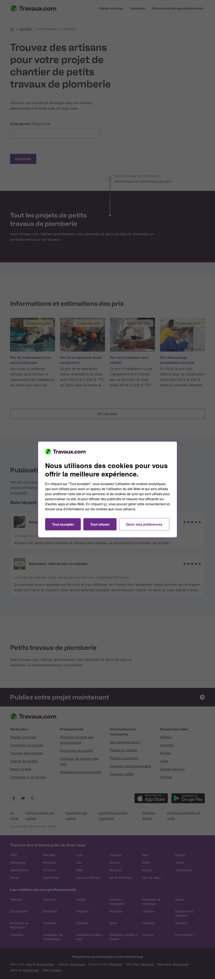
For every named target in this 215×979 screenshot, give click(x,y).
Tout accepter (63, 524)
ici (105, 503)
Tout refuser (100, 524)
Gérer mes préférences (144, 524)
